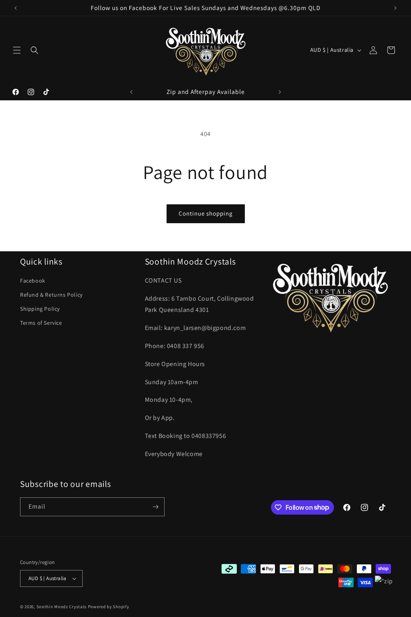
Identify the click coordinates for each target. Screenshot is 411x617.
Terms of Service (41, 322)
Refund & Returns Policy (51, 294)
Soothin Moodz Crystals (62, 606)
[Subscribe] (155, 506)
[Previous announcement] (15, 8)
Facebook (32, 280)
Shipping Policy (40, 308)
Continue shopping (206, 213)
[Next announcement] (395, 8)
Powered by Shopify (108, 606)
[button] (17, 50)
